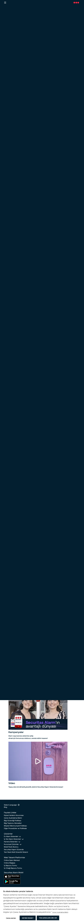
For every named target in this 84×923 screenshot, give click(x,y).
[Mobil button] (5, 3)
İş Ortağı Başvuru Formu (13, 868)
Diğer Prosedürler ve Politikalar (15, 828)
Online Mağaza (9, 863)
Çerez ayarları (11, 918)
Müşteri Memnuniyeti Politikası (15, 826)
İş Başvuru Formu (10, 865)
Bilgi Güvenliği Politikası (12, 820)
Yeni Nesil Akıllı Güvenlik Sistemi (16, 852)
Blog (5, 807)
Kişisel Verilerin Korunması (14, 815)
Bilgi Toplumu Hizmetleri (13, 823)
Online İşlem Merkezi (12, 860)
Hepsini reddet (27, 918)
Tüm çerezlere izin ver (48, 918)
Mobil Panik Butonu (11, 847)
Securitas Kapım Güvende (14, 849)
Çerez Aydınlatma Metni (13, 818)
